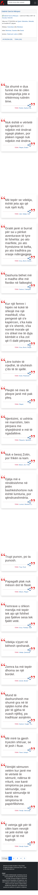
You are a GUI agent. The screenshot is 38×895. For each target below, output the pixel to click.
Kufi (29, 214)
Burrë (24, 261)
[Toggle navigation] (35, 3)
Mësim (21, 592)
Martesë (27, 504)
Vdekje (25, 214)
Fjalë (30, 627)
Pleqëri (21, 147)
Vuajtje (27, 724)
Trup (20, 567)
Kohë (20, 376)
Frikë (28, 465)
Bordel (26, 681)
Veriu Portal (21, 865)
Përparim (22, 440)
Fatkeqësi (28, 289)
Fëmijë (21, 810)
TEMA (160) (18, 39)
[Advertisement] (19, 61)
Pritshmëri (26, 376)
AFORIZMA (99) (7, 39)
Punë (24, 567)
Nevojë (21, 846)
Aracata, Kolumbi (7, 18)
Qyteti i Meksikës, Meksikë (25, 21)
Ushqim (25, 752)
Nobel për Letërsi (12, 34)
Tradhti (32, 724)
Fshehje (25, 627)
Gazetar (14, 30)
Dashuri (26, 108)
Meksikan (20, 27)
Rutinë (21, 108)
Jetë (20, 214)
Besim (21, 465)
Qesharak (27, 652)
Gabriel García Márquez (11, 11)
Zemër (21, 681)
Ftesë (21, 752)
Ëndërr (26, 147)
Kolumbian (10, 27)
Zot (25, 465)
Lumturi (21, 504)
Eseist (22, 30)
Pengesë (30, 347)
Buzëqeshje (33, 108)
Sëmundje (27, 810)
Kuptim (26, 846)
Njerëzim (28, 440)
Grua (20, 261)
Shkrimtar (8, 30)
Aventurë (30, 261)
